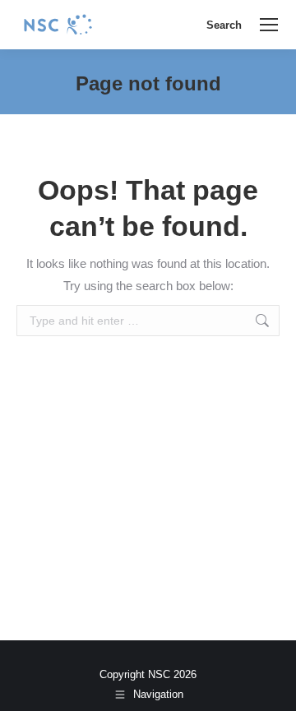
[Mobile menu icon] (269, 24)
